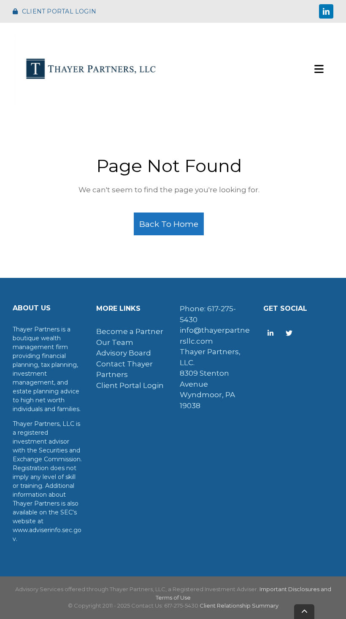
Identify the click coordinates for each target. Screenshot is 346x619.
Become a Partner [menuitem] (129, 331)
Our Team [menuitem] (114, 342)
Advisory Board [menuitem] (123, 353)
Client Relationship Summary (239, 605)
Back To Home (168, 224)
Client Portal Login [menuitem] (130, 385)
